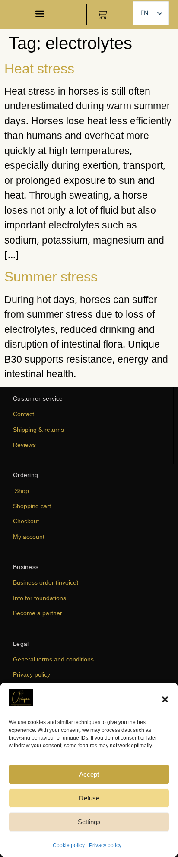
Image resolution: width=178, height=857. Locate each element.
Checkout (26, 521)
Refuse (89, 798)
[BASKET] (102, 14)
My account (28, 536)
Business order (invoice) (45, 582)
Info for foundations (39, 598)
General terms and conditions (53, 659)
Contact (23, 414)
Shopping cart (32, 506)
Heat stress (39, 68)
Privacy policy (105, 845)
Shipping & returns (38, 429)
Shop (22, 491)
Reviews (24, 444)
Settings (89, 821)
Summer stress (51, 276)
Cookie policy (69, 845)
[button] (165, 699)
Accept (89, 774)
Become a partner (37, 613)
